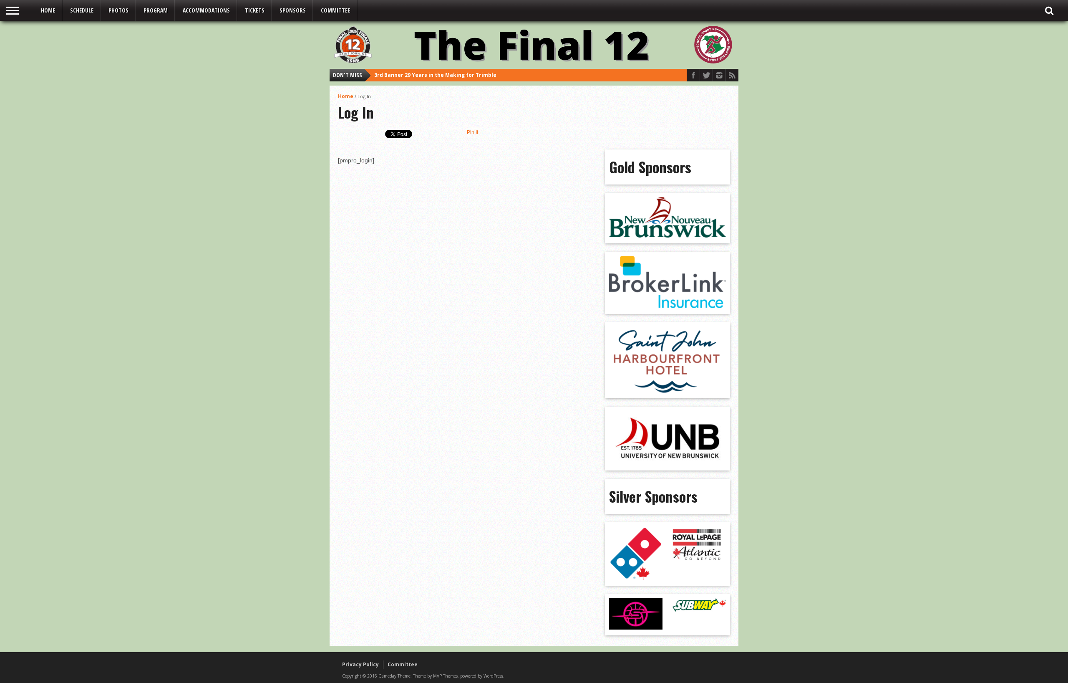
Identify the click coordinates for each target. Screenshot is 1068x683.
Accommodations (206, 10)
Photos (118, 10)
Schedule (81, 10)
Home (48, 10)
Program (156, 10)
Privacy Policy (360, 664)
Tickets (254, 10)
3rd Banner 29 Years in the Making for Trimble (435, 74)
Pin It (472, 132)
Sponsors (293, 10)
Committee (335, 10)
